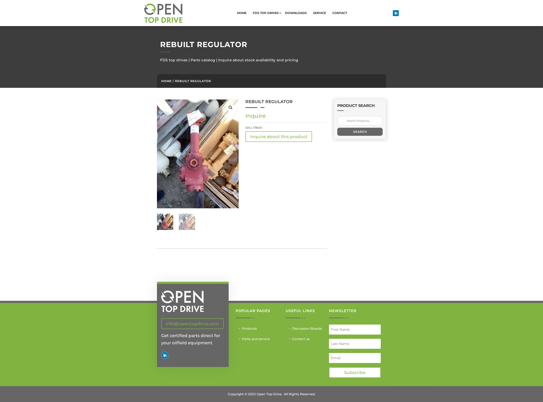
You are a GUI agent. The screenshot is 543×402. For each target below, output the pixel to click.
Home (241, 13)
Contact (339, 13)
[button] (230, 107)
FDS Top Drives (266, 13)
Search (360, 132)
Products (249, 328)
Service (319, 13)
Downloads (296, 13)
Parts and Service (256, 339)
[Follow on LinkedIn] (396, 13)
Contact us (301, 339)
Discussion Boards (307, 328)
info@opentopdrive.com (192, 323)
